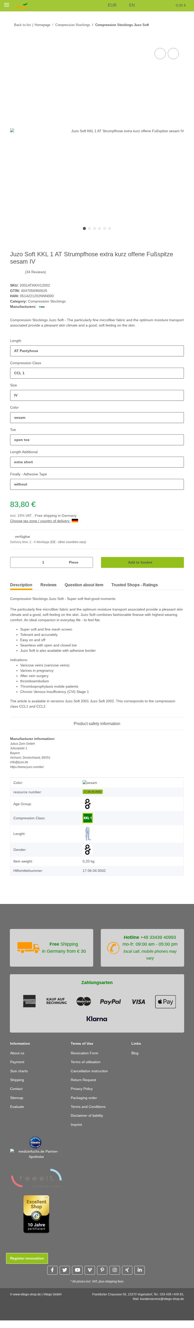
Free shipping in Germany (57, 516)
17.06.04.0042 (92, 792)
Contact (16, 1096)
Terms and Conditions (89, 1114)
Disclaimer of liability (88, 1123)
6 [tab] (109, 228)
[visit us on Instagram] (114, 1277)
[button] (103, 5)
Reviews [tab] (48, 585)
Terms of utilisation (87, 1069)
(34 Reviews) (35, 272)
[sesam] (90, 783)
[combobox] (97, 351)
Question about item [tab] (84, 585)
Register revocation (27, 1265)
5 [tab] (104, 228)
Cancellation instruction (91, 1078)
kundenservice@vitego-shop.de (162, 1306)
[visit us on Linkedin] (139, 1277)
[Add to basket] (14, 41)
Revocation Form (85, 1060)
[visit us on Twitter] (65, 1277)
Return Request (84, 1087)
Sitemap (17, 1105)
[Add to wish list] (173, 53)
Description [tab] (21, 585)
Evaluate (17, 1114)
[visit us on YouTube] (77, 1277)
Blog (135, 1060)
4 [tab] (99, 228)
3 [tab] (94, 228)
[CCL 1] (88, 818)
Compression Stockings (47, 301)
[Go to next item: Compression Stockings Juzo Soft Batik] (178, 24)
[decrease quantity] (15, 562)
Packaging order (84, 1105)
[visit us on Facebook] (52, 1277)
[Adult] (88, 804)
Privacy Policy (82, 1096)
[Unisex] (88, 850)
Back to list (22, 24)
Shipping (17, 1087)
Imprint (77, 1132)
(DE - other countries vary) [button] (70, 542)
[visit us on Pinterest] (102, 1277)
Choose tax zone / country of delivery (42, 521)
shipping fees (115, 1289)
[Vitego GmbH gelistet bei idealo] (35, 1149)
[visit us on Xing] (127, 1277)
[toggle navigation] (6, 5)
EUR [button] (113, 5)
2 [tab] (89, 228)
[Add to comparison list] (160, 53)
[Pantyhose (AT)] (88, 834)
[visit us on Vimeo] (90, 1277)
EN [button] (132, 5)
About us (17, 1060)
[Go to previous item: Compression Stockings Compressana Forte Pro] (167, 24)
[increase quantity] (87, 562)
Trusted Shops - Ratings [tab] (134, 585)
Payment (17, 1069)
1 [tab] (84, 228)
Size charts (19, 1078)
